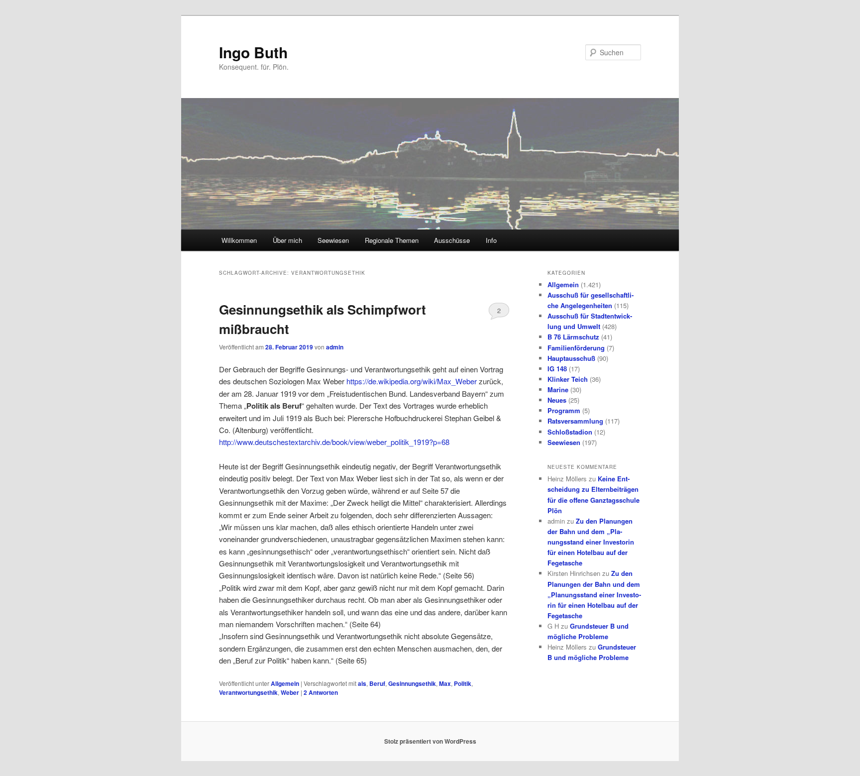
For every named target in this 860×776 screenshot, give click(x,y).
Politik (462, 683)
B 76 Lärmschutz (573, 336)
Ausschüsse (452, 240)
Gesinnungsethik (412, 683)
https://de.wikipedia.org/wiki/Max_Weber (411, 381)
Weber (290, 692)
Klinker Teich (567, 379)
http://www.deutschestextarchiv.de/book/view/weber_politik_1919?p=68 (334, 442)
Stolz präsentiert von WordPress (430, 741)
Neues (556, 400)
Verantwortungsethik (248, 692)
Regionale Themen (392, 240)
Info (491, 240)
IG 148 (557, 368)
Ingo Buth (253, 52)
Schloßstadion (569, 432)
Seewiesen (333, 240)
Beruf (377, 683)
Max (445, 683)
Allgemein (285, 683)
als (362, 683)
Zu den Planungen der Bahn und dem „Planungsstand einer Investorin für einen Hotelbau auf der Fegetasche (590, 542)
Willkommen (239, 240)
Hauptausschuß (571, 358)
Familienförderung (576, 347)
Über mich (287, 240)
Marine (557, 389)
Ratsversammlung (575, 421)
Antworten (321, 692)
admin (334, 346)
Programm (563, 410)
